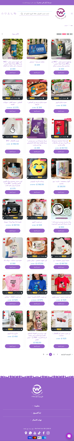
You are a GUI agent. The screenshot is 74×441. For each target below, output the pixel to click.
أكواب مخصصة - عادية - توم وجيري (61, 182)
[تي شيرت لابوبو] (37, 209)
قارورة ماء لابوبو (13, 333)
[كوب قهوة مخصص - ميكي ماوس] (37, 247)
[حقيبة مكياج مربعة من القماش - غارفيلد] (37, 89)
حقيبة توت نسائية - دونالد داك (13, 260)
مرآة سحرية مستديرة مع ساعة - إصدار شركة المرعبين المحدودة (61, 223)
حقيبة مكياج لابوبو (61, 102)
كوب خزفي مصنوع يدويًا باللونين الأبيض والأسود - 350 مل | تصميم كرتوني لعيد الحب (12, 183)
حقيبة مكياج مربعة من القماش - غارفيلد (37, 103)
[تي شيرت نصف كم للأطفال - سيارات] (61, 320)
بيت (72, 25)
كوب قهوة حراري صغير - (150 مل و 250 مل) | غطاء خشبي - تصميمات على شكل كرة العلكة (12, 64)
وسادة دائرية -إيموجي (37, 181)
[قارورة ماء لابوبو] (12, 320)
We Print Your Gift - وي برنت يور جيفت (34, 428)
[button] (15, 13)
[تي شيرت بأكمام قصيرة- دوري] (37, 284)
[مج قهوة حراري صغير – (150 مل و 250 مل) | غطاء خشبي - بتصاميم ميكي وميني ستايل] (61, 49)
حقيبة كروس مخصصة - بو (61, 260)
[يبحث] (21, 14)
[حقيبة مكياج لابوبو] (61, 89)
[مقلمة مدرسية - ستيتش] (37, 49)
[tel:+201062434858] (11, 13)
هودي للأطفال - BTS (12, 141)
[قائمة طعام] (72, 14)
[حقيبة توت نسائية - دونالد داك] (12, 247)
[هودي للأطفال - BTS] (12, 128)
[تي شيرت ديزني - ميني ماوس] (61, 284)
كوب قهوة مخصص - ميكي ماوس (37, 260)
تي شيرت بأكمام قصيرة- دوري (37, 297)
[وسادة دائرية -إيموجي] (37, 168)
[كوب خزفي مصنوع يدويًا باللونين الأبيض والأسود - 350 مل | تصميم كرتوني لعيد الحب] (12, 168)
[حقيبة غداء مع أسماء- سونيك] (12, 209)
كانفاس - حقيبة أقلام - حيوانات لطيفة (12, 103)
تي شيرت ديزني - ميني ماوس (61, 297)
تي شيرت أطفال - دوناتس (13, 297)
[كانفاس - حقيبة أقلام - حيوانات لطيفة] (12, 89)
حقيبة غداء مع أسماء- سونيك (12, 222)
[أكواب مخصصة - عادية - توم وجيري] (61, 168)
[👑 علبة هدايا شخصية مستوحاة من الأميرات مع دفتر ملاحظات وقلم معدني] (61, 128)
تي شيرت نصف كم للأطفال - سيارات (61, 334)
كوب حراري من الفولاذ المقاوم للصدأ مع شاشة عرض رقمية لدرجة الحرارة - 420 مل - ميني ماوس (37, 336)
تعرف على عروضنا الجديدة (29, 2)
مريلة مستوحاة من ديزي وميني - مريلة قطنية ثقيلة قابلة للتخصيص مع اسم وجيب (37, 143)
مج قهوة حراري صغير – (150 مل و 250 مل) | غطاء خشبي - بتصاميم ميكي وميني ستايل (61, 64)
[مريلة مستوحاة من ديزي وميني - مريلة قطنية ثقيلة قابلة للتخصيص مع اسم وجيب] (37, 128)
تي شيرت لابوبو (37, 222)
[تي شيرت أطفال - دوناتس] (12, 284)
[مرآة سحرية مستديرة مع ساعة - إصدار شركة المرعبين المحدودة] (61, 209)
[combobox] (34, 13)
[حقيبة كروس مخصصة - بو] (61, 247)
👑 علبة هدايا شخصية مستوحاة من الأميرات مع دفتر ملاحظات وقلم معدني (61, 143)
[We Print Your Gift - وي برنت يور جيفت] (61, 14)
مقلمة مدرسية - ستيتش (37, 62)
